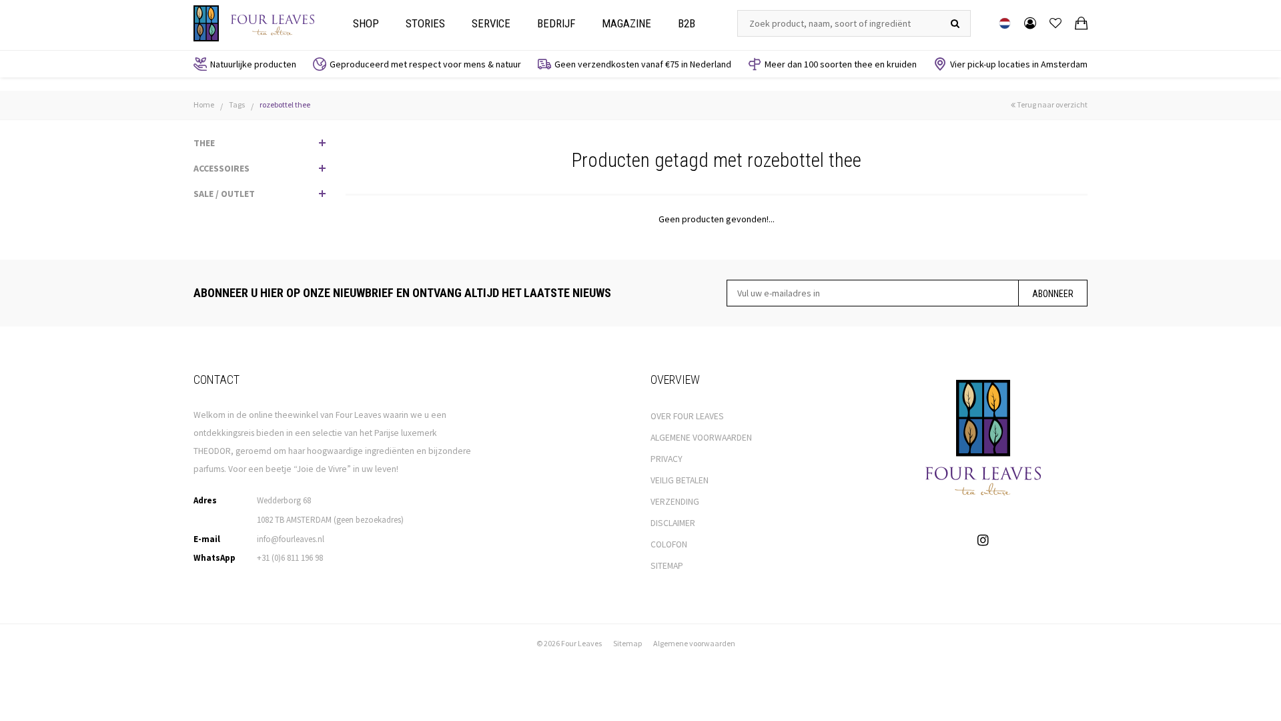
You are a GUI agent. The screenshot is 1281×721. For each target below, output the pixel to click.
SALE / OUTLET (224, 194)
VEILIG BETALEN (680, 480)
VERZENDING (675, 501)
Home (203, 104)
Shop (366, 23)
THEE (204, 143)
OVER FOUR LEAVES (687, 416)
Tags (237, 104)
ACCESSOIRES (221, 168)
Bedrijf (556, 23)
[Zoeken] (955, 23)
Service (491, 23)
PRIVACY (667, 459)
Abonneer (1053, 293)
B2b (686, 23)
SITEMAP (667, 565)
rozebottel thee (285, 104)
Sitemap (627, 643)
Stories (425, 23)
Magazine (626, 23)
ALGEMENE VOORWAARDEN (701, 437)
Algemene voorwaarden (694, 643)
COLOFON (669, 544)
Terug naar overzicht (1051, 104)
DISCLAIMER (673, 523)
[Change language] (1005, 23)
